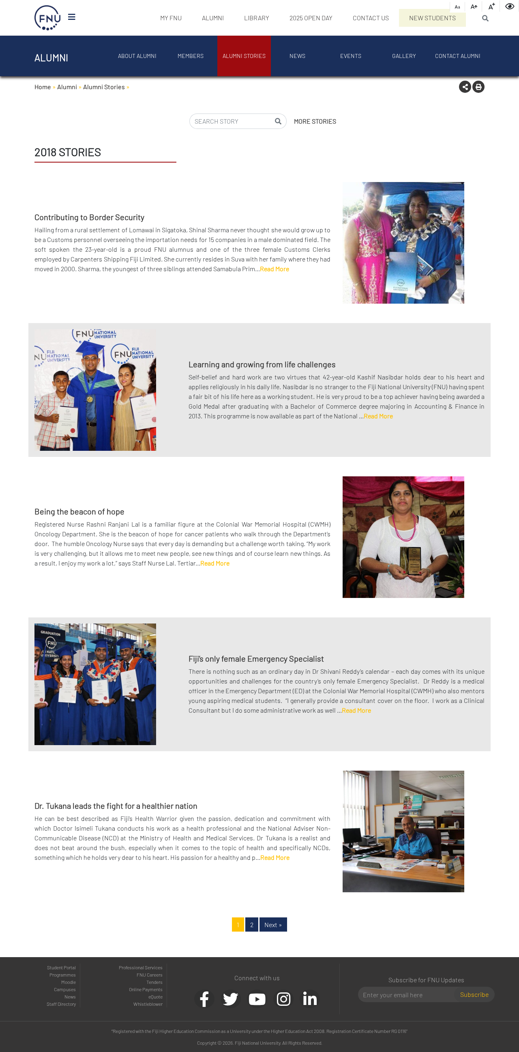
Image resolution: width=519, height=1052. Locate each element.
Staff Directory (61, 1004)
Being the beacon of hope (79, 511)
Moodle (68, 982)
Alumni (213, 17)
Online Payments (146, 989)
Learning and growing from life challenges (262, 364)
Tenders (154, 982)
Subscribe (474, 994)
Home (42, 86)
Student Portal (61, 967)
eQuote (155, 996)
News (297, 55)
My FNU (171, 17)
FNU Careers (150, 974)
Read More (274, 268)
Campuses (65, 989)
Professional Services (141, 967)
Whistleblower (148, 1004)
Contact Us (371, 17)
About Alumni (137, 55)
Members (191, 55)
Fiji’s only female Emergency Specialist (256, 658)
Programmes (62, 974)
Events (350, 55)
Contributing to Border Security (89, 217)
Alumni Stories (244, 55)
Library (256, 17)
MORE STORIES (315, 121)
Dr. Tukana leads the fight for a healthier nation (115, 805)
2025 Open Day (311, 17)
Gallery (404, 55)
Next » (273, 924)
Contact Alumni (457, 55)
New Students (432, 17)
